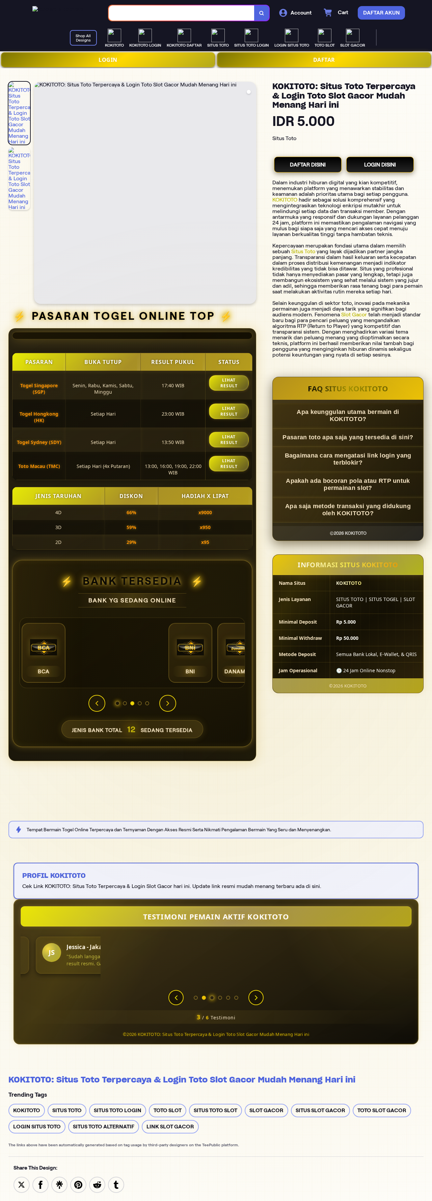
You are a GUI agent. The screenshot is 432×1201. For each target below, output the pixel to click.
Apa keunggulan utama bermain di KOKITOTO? (348, 415)
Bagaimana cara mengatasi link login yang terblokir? (348, 459)
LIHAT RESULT (229, 383)
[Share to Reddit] (97, 1184)
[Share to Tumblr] (116, 1184)
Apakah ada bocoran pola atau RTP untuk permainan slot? (348, 484)
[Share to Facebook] (40, 1184)
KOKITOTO (284, 200)
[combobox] (181, 13)
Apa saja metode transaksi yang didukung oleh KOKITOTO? (348, 510)
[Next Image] (250, 194)
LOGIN (108, 59)
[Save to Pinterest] (78, 1184)
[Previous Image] (39, 194)
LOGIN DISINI (380, 164)
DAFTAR (324, 59)
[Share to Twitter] (22, 1184)
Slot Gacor (354, 314)
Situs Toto (303, 251)
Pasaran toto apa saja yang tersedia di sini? (347, 437)
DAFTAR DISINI (308, 164)
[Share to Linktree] (59, 1184)
